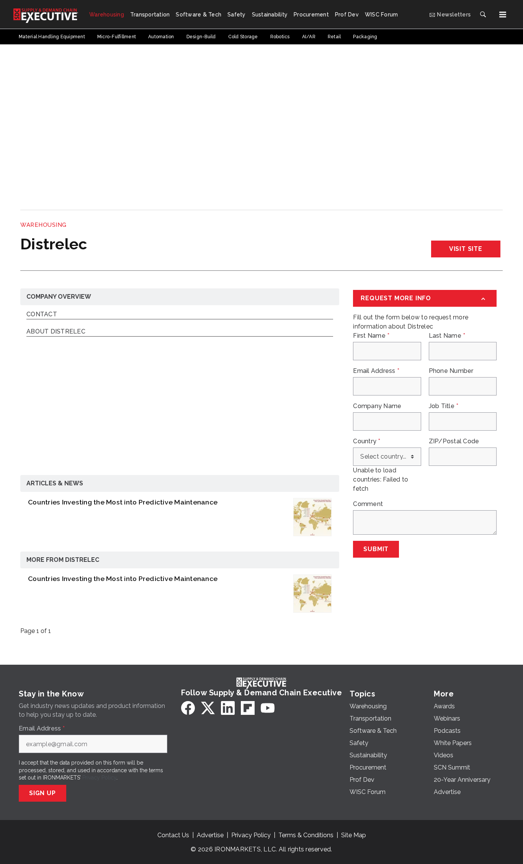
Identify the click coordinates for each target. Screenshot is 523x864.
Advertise (210, 835)
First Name (371, 336)
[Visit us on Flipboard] (248, 708)
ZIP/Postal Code (454, 441)
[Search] (482, 14)
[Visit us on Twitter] (208, 708)
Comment (368, 504)
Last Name (447, 336)
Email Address (376, 371)
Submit (376, 549)
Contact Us (173, 835)
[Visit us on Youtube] (268, 708)
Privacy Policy (99, 778)
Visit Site (465, 248)
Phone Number (451, 371)
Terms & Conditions (305, 835)
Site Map (353, 835)
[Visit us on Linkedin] (228, 708)
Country (366, 441)
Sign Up (42, 793)
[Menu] (502, 14)
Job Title (444, 406)
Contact (41, 314)
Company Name (377, 406)
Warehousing (43, 224)
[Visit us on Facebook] (188, 708)
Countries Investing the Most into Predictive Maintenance (122, 502)
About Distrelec (55, 332)
